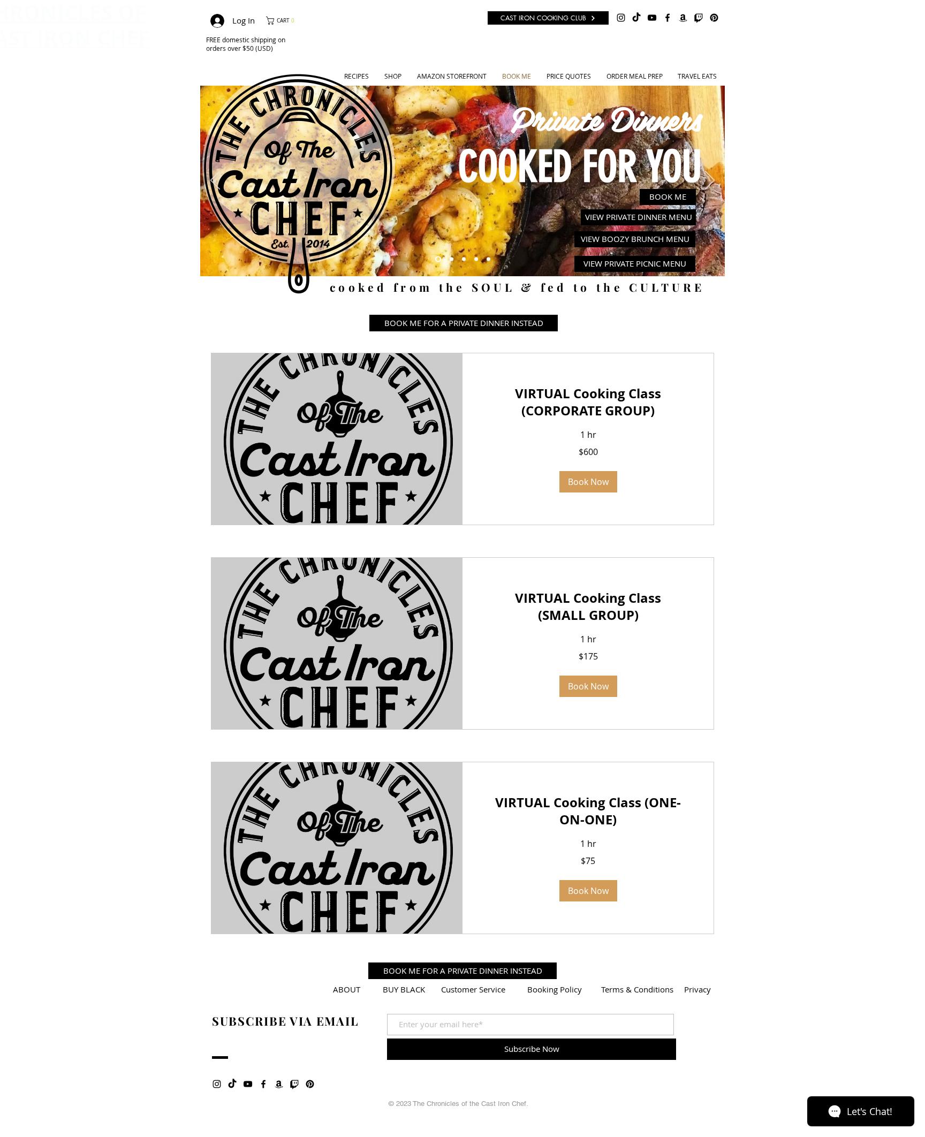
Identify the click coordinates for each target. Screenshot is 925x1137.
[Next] (710, 181)
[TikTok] (636, 17)
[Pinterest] (714, 17)
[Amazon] (683, 17)
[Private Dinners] (438, 259)
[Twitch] (698, 17)
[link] (588, 402)
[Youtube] (464, 259)
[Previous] (215, 181)
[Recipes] (451, 259)
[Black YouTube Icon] (652, 17)
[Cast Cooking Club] (488, 259)
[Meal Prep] (476, 259)
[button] (283, 21)
